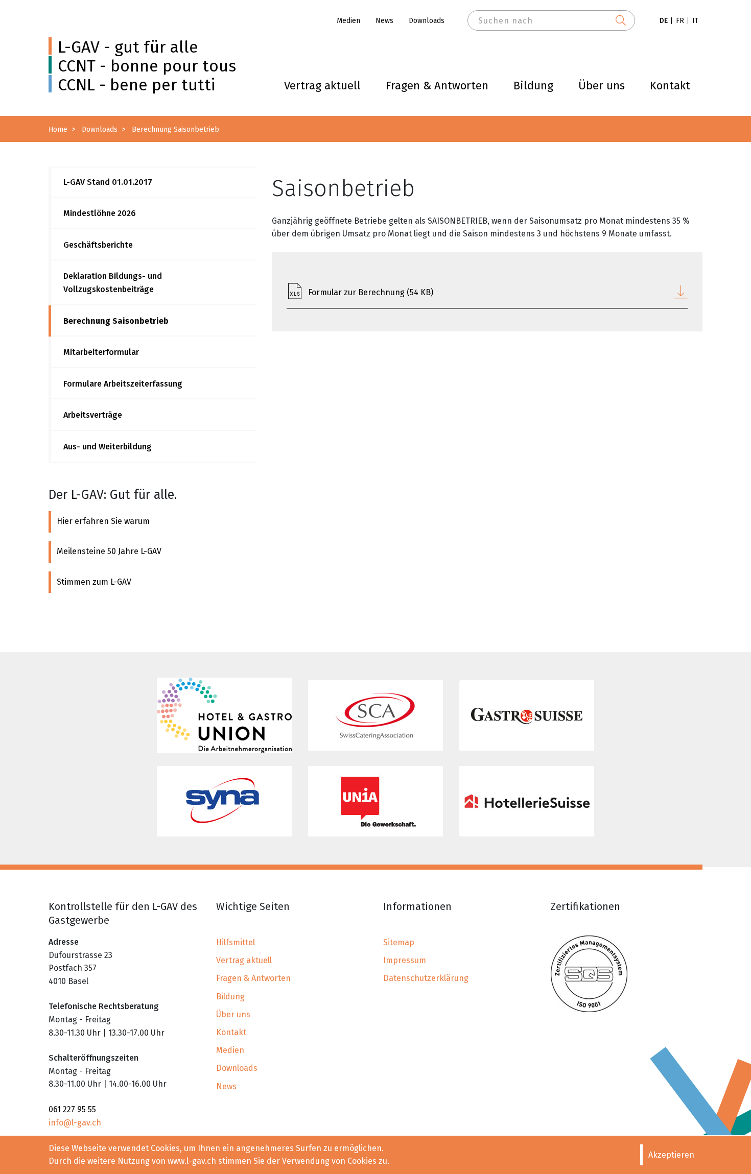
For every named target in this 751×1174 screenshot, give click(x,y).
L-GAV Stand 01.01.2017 (107, 182)
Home (58, 129)
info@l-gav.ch (75, 1123)
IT (695, 20)
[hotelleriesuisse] (526, 801)
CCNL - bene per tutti (136, 84)
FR (680, 20)
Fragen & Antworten (437, 85)
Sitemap (398, 942)
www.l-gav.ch (192, 1161)
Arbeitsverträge (92, 415)
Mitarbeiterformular (101, 352)
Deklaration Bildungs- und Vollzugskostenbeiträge (112, 282)
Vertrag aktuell (322, 85)
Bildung (533, 85)
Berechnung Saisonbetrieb (116, 321)
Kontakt (670, 85)
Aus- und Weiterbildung (107, 446)
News (384, 20)
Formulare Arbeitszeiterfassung (122, 384)
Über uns (601, 85)
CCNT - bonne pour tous (147, 66)
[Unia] (375, 801)
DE (664, 20)
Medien (348, 20)
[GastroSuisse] (526, 715)
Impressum (404, 960)
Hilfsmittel (235, 942)
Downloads (426, 20)
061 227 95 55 (72, 1109)
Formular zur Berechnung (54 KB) (370, 292)
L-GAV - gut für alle (128, 47)
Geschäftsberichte (98, 245)
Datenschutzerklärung (425, 978)
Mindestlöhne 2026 (99, 213)
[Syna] (224, 801)
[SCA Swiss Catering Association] (375, 715)
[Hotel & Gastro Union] (224, 715)
